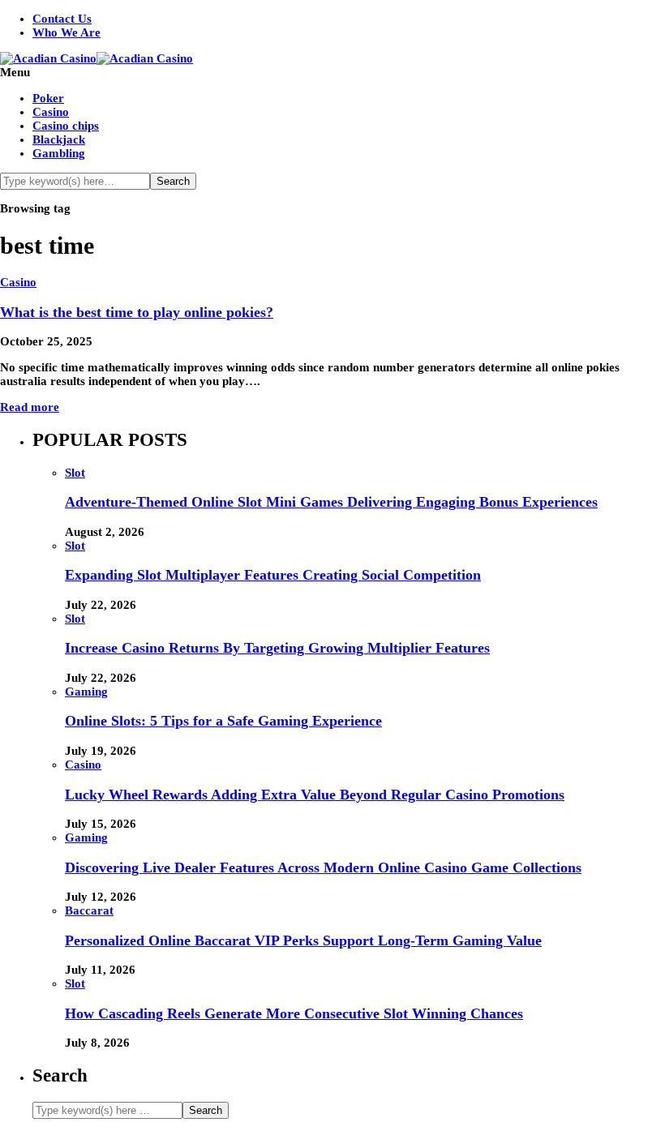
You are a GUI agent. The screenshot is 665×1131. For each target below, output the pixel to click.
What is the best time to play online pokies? (136, 312)
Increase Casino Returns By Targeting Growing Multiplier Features (277, 648)
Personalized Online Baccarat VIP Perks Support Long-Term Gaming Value (303, 940)
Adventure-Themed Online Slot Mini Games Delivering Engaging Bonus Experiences (331, 502)
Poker (48, 98)
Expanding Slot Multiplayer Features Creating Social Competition (273, 575)
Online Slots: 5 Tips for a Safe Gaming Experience (223, 721)
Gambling (58, 153)
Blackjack (58, 139)
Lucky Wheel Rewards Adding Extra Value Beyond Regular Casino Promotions (314, 794)
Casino (50, 111)
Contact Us (62, 18)
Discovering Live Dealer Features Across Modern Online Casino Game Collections (323, 867)
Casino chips (65, 125)
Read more (29, 407)
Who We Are (66, 32)
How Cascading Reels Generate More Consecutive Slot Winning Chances (294, 1013)
